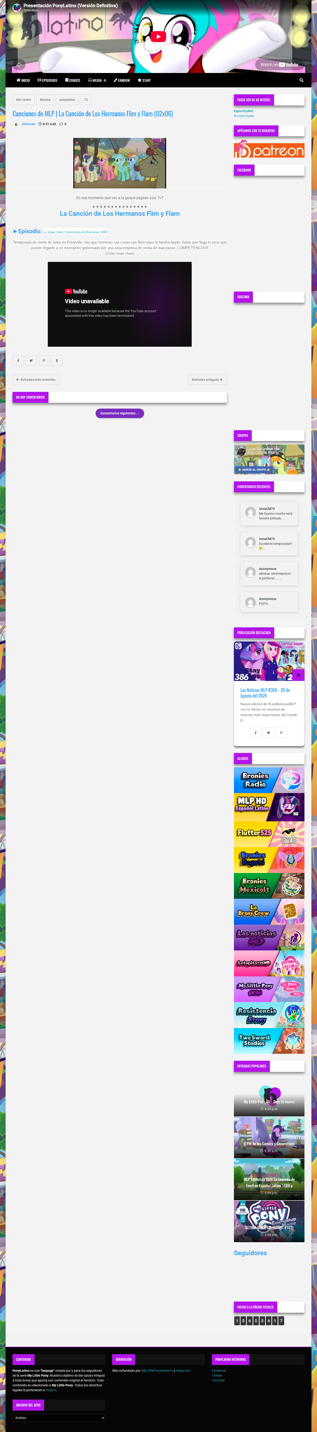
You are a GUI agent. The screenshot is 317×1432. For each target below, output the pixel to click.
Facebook (219, 1370)
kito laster (23, 100)
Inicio (25, 80)
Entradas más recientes (37, 379)
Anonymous (267, 569)
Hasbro (50, 1390)
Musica (45, 100)
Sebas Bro (183, 1370)
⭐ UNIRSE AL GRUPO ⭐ (254, 469)
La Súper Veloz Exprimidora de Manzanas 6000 (75, 232)
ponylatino (67, 100)
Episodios (49, 80)
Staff (146, 80)
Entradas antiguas (206, 379)
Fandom (124, 80)
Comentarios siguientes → (119, 413)
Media (97, 80)
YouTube (218, 1380)
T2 (86, 100)
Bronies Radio (244, 116)
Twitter (217, 1375)
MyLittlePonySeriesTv (157, 1370)
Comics (74, 80)
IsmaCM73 (267, 509)
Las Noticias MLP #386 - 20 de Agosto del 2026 (265, 693)
